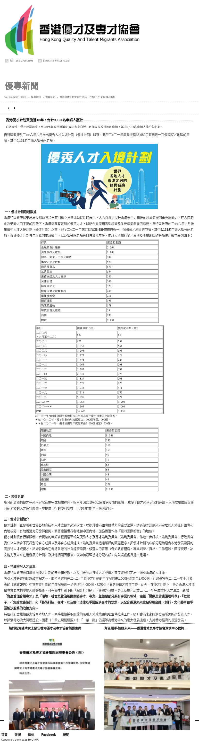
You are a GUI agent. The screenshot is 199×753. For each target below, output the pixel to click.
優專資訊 (36, 97)
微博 (18, 735)
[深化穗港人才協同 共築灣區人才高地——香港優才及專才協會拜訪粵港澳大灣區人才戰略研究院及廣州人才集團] (52, 705)
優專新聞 (50, 97)
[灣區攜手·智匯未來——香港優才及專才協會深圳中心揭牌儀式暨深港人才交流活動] (147, 664)
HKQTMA (33, 739)
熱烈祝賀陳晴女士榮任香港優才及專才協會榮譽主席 (45, 628)
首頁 (4, 735)
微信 (31, 735)
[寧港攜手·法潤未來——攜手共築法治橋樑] (147, 705)
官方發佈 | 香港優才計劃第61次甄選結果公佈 (8, 108)
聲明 (66, 735)
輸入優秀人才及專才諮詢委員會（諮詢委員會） (106, 537)
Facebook (48, 735)
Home (23, 97)
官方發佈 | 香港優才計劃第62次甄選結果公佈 (14, 108)
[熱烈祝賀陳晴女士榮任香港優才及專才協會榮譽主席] (52, 664)
